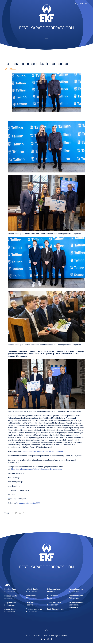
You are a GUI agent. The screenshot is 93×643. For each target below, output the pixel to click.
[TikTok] (51, 639)
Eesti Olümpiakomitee (56, 609)
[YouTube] (45, 639)
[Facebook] (41, 639)
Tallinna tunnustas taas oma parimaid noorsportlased (43, 451)
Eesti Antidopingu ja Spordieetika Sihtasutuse (76, 604)
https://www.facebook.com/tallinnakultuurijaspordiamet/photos (36, 469)
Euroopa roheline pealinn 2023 (28, 503)
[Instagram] (48, 639)
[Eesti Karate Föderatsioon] (46, 18)
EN (81, 3)
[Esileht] (46, 568)
